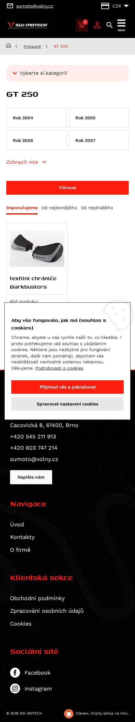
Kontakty (22, 537)
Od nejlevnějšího (59, 207)
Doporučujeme (22, 207)
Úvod (17, 524)
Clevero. (82, 713)
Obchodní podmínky (37, 598)
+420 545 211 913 (33, 436)
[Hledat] (109, 25)
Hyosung (32, 46)
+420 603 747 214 (33, 447)
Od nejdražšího (97, 207)
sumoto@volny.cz (34, 459)
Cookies (20, 623)
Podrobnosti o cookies (59, 368)
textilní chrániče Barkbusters (33, 282)
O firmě (20, 549)
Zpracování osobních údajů (47, 610)
